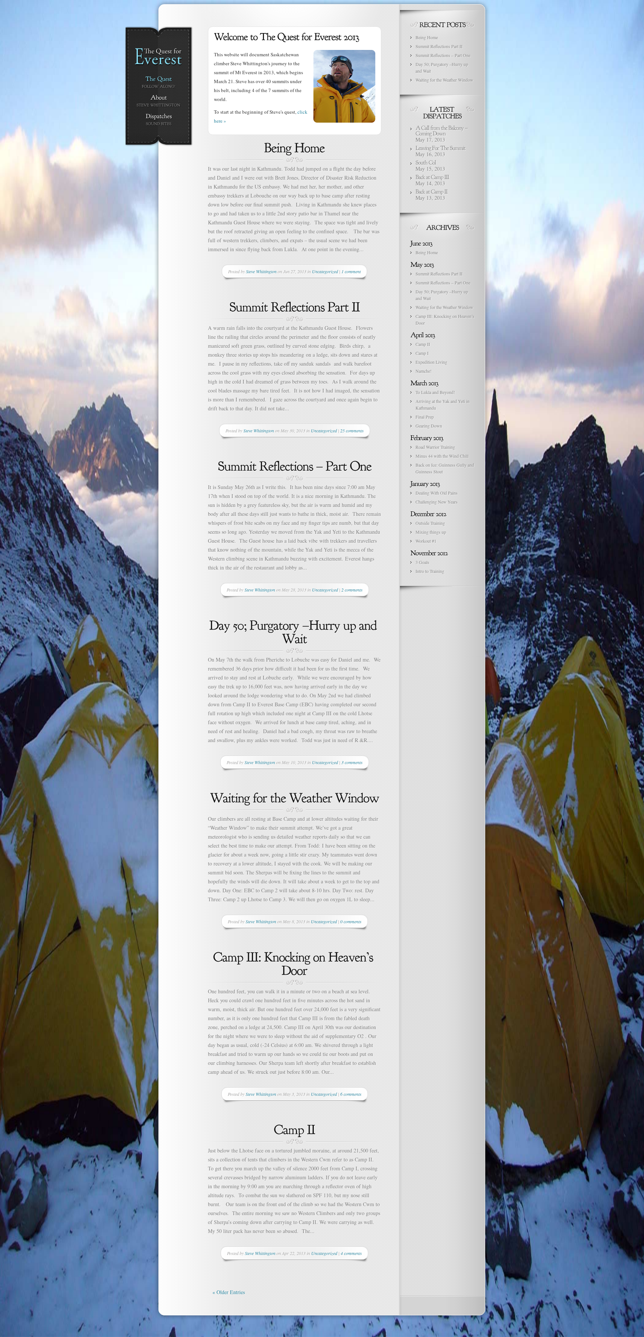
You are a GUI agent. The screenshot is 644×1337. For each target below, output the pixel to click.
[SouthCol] (426, 161)
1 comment (351, 271)
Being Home (427, 37)
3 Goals (422, 562)
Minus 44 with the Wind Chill (442, 456)
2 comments (352, 590)
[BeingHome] (294, 147)
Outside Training (430, 523)
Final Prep (425, 417)
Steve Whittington (261, 271)
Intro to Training (430, 571)
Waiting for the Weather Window (444, 80)
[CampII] (294, 1129)
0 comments (351, 921)
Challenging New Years (437, 502)
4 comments (351, 1253)
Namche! (424, 371)
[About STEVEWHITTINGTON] (158, 101)
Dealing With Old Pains (437, 493)
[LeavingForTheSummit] (440, 147)
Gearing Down (429, 426)
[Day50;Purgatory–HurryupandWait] (294, 631)
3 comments (352, 762)
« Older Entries (228, 1292)
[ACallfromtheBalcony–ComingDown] (442, 129)
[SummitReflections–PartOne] (295, 465)
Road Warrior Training (435, 447)
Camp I (422, 353)
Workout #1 (426, 541)
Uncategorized (325, 271)
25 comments (352, 430)
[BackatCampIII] (432, 176)
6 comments (351, 1094)
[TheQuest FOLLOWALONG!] (158, 82)
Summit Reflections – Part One (443, 55)
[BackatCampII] (432, 191)
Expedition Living (431, 362)
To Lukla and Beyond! (435, 392)
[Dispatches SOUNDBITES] (158, 120)
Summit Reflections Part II (439, 46)
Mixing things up (431, 532)
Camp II (423, 344)
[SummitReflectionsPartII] (295, 306)
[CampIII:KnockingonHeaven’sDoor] (294, 962)
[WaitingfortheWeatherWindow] (294, 797)
